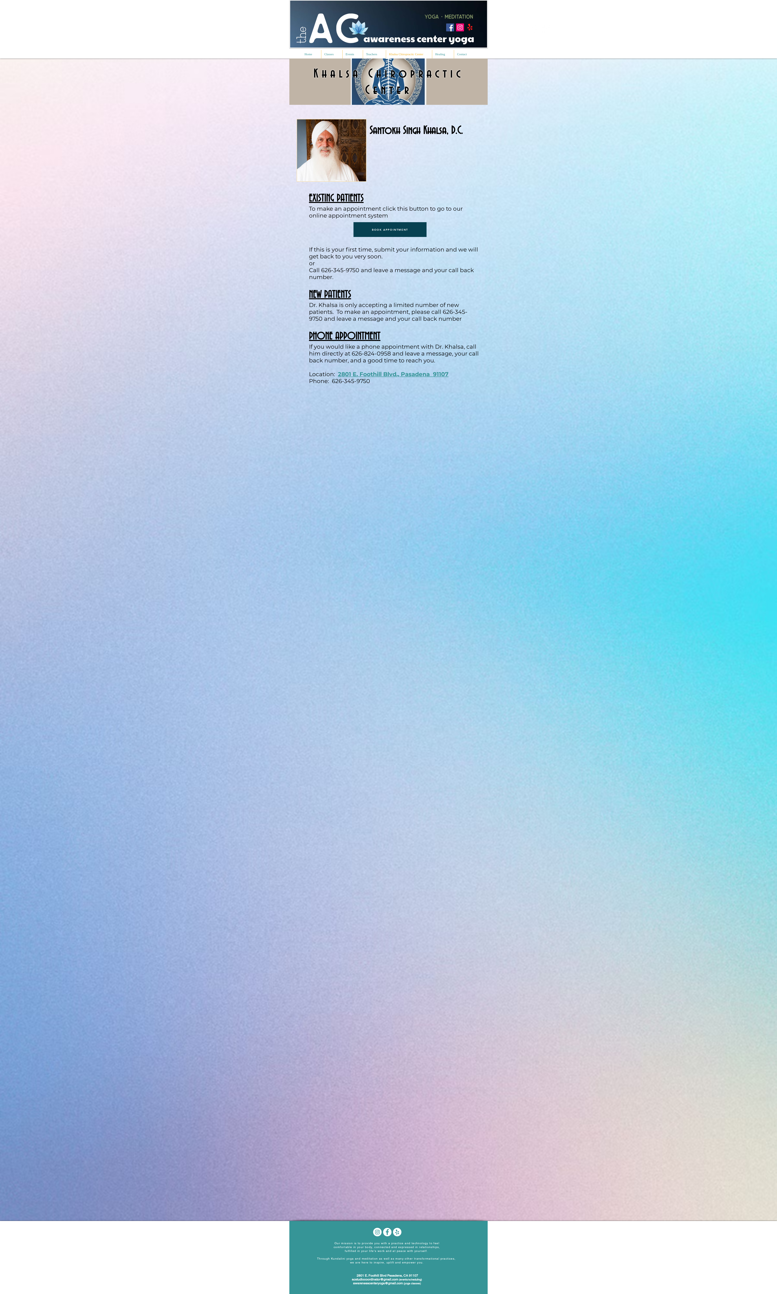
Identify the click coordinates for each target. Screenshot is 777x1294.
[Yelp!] (470, 27)
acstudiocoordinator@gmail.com (375, 1279)
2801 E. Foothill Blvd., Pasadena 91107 (393, 374)
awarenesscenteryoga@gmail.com (378, 1283)
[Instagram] (460, 27)
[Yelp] (546, 29)
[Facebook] (450, 27)
